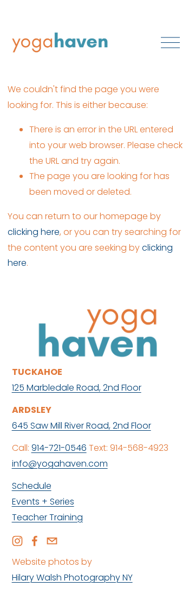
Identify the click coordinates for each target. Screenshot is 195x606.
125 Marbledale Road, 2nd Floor (76, 387)
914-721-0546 (59, 448)
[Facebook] (34, 540)
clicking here (34, 232)
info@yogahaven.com (60, 463)
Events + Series (43, 501)
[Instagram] (17, 540)
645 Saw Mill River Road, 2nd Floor (81, 425)
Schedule (31, 486)
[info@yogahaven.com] (52, 540)
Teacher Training (47, 517)
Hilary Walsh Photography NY (72, 577)
